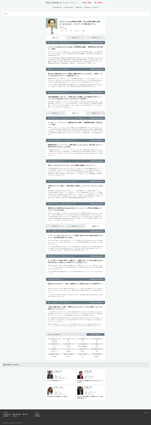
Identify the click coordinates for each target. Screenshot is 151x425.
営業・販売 (77, 30)
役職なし (82, 351)
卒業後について (95, 37)
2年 (82, 356)
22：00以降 (54, 356)
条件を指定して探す (7, 414)
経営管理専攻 (54, 341)
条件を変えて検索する (95, 334)
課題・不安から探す (17, 414)
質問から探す (25, 414)
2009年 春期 (68, 351)
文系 (61, 30)
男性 (68, 341)
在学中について (75, 37)
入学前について (55, 37)
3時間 (97, 351)
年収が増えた (96, 356)
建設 (71, 30)
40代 (66, 30)
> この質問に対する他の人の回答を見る (96, 42)
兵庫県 (83, 30)
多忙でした (68, 356)
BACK (6, 13)
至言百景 (37, 414)
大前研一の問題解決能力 (82, 346)
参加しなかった (54, 351)
